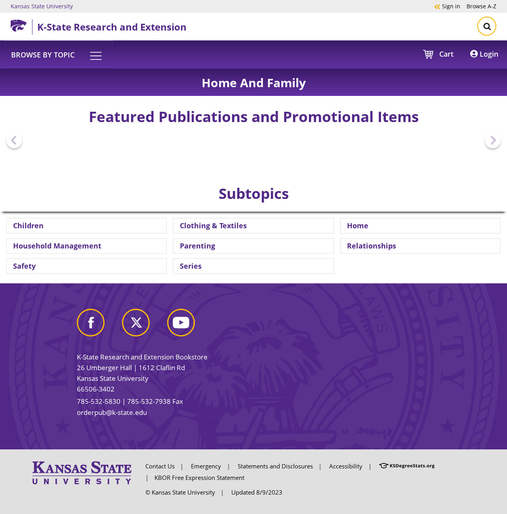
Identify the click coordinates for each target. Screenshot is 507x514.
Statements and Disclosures (275, 466)
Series (191, 266)
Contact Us (160, 466)
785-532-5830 (98, 401)
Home (357, 225)
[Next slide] (493, 140)
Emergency (206, 466)
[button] (59, 54)
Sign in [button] (447, 6)
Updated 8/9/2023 (256, 492)
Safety (24, 266)
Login (488, 54)
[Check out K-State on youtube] (189, 326)
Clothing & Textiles (213, 225)
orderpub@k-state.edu (112, 412)
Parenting (197, 245)
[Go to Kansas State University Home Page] (82, 472)
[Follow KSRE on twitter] (144, 326)
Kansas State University (42, 6)
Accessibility (345, 466)
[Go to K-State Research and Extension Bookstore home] (21, 24)
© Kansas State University (180, 492)
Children (28, 225)
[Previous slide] (14, 140)
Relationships (371, 245)
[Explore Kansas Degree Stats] (407, 466)
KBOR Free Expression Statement (199, 478)
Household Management (57, 245)
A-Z (481, 6)
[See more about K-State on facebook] (98, 326)
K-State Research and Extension (112, 26)
